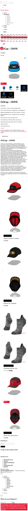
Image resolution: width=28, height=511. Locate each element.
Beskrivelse (5, 136)
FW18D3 (22, 131)
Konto (5, 5)
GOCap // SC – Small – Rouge (11, 435)
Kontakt (5, 26)
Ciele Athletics (6, 14)
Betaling (6, 466)
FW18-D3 (7, 131)
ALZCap (8, 18)
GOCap (8, 15)
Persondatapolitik (8, 465)
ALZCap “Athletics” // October (11, 238)
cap (16, 131)
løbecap (2, 132)
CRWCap (9, 19)
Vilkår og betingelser (9, 462)
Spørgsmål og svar (8, 459)
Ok (7, 509)
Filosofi (5, 25)
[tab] (5, 136)
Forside (5, 12)
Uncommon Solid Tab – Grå (10, 368)
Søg (13, 502)
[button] (4, 88)
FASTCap (9, 17)
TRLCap (8, 21)
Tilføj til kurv (8, 235)
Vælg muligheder (9, 365)
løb (25, 131)
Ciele (19, 131)
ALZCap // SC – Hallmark (10, 303)
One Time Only (10, 22)
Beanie (8, 24)
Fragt (5, 463)
